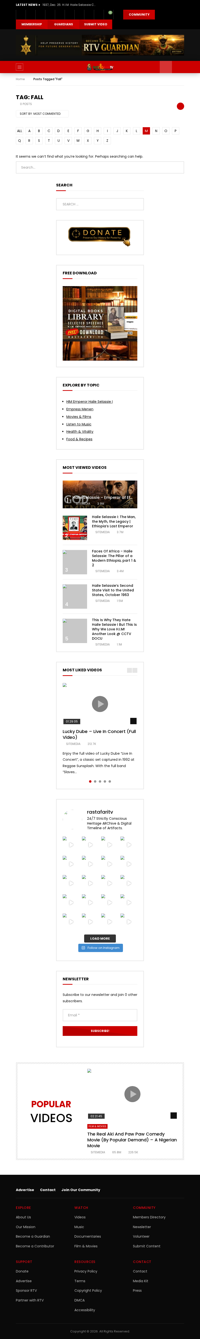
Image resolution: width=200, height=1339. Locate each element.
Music (79, 1226)
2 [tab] (95, 781)
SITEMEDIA (83, 503)
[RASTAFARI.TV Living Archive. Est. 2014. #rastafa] (128, 922)
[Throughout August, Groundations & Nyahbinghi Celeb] (90, 845)
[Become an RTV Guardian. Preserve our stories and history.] (100, 45)
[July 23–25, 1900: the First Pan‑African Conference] (128, 902)
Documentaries (87, 1236)
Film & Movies (97, 1126)
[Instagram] (69, 14)
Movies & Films (78, 416)
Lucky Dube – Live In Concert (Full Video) (99, 734)
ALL (19, 130)
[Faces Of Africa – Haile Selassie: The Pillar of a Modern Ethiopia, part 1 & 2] (75, 562)
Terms (79, 1281)
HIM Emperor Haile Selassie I (89, 401)
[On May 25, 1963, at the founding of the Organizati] (90, 922)
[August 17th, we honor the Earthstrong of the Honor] (128, 845)
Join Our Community (80, 1189)
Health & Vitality (79, 431)
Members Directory (149, 1217)
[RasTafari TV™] (100, 67)
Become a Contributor (35, 1246)
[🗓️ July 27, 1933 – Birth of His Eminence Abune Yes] (90, 883)
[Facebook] (21, 14)
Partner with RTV (30, 1300)
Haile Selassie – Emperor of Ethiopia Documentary (121, 497)
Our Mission (25, 1226)
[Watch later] (89, 14)
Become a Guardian (33, 1236)
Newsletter (142, 1226)
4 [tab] (105, 781)
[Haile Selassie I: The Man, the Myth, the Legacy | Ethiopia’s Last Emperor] (75, 528)
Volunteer (141, 1236)
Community (139, 14)
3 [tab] (100, 781)
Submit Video (95, 24)
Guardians (63, 24)
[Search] (178, 67)
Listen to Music (78, 424)
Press (137, 1290)
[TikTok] (79, 14)
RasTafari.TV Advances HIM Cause (68, 5)
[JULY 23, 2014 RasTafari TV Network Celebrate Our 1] (109, 902)
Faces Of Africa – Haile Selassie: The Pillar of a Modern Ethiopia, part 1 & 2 (114, 558)
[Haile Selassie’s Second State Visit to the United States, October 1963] (75, 596)
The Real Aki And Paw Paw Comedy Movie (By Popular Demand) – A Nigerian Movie (132, 1140)
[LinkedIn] (40, 14)
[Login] (118, 14)
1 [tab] (90, 781)
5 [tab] (110, 781)
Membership (31, 24)
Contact (48, 1189)
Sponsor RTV (26, 1290)
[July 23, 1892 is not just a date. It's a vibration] (90, 902)
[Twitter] (30, 14)
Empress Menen (79, 409)
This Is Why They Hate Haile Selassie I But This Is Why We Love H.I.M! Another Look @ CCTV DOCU (114, 629)
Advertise (25, 1189)
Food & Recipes (79, 439)
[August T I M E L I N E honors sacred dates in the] (71, 883)
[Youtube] (60, 14)
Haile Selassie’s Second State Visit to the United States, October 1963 (113, 590)
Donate (22, 1271)
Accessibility (84, 1310)
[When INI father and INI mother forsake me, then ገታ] (109, 883)
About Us (23, 1217)
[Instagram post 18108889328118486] (109, 864)
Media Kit (140, 1281)
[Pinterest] (50, 14)
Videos (80, 1217)
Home (20, 79)
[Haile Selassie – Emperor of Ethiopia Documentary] (100, 495)
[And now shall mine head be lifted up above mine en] (71, 922)
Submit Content (146, 1246)
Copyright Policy (88, 1290)
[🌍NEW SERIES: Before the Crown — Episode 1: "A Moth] (128, 883)
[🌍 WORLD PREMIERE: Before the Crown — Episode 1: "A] (71, 902)
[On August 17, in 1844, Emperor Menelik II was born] (109, 845)
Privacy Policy (85, 1271)
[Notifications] (99, 14)
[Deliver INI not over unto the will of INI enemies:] (90, 864)
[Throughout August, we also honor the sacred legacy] (71, 864)
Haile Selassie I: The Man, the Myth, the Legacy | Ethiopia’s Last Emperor (114, 521)
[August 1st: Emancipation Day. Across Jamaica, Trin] (128, 864)
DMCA (79, 1300)
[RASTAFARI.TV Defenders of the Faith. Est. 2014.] (109, 922)
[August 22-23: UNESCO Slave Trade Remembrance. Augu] (71, 845)
